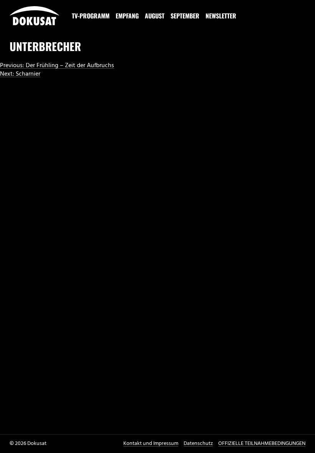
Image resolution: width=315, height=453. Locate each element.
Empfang (127, 15)
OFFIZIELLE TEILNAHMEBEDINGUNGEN (261, 443)
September (185, 15)
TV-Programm (90, 15)
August (154, 15)
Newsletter (221, 15)
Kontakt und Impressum (150, 443)
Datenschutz (198, 443)
